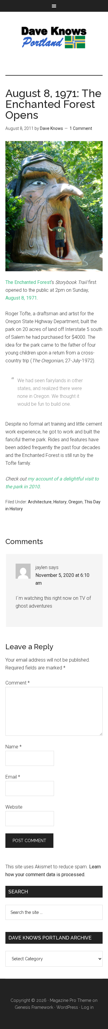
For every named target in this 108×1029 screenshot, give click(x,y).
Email (12, 777)
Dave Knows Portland (54, 37)
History (60, 501)
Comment (17, 683)
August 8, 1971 (21, 298)
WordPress (67, 1007)
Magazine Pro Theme (70, 1000)
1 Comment (81, 128)
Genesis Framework (34, 1007)
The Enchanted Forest (28, 282)
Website (13, 807)
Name (13, 747)
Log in (87, 1007)
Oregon (75, 501)
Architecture (40, 501)
